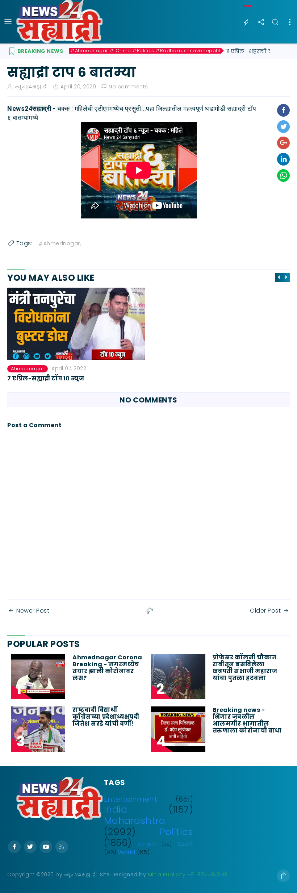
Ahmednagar (27, 368)
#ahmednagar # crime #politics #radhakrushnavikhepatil (145, 51)
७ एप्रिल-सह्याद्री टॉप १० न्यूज (45, 378)
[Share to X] (283, 126)
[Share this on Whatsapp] (283, 175)
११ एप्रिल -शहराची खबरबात (257, 51)
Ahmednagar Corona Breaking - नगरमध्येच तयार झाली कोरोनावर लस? (107, 668)
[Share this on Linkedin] (283, 159)
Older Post (265, 610)
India (115, 809)
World (126, 852)
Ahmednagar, (62, 243)
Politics (176, 831)
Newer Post (32, 610)
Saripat (147, 844)
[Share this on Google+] (283, 143)
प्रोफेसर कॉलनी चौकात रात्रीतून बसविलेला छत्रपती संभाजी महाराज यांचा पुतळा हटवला (245, 668)
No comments (128, 86)
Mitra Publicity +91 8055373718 (188, 874)
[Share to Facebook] (283, 110)
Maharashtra (135, 820)
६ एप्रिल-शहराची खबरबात (188, 378)
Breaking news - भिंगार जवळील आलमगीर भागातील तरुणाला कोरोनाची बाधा (248, 720)
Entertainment (131, 799)
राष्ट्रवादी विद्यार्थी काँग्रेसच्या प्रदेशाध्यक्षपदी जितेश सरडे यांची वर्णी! (105, 716)
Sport (185, 844)
